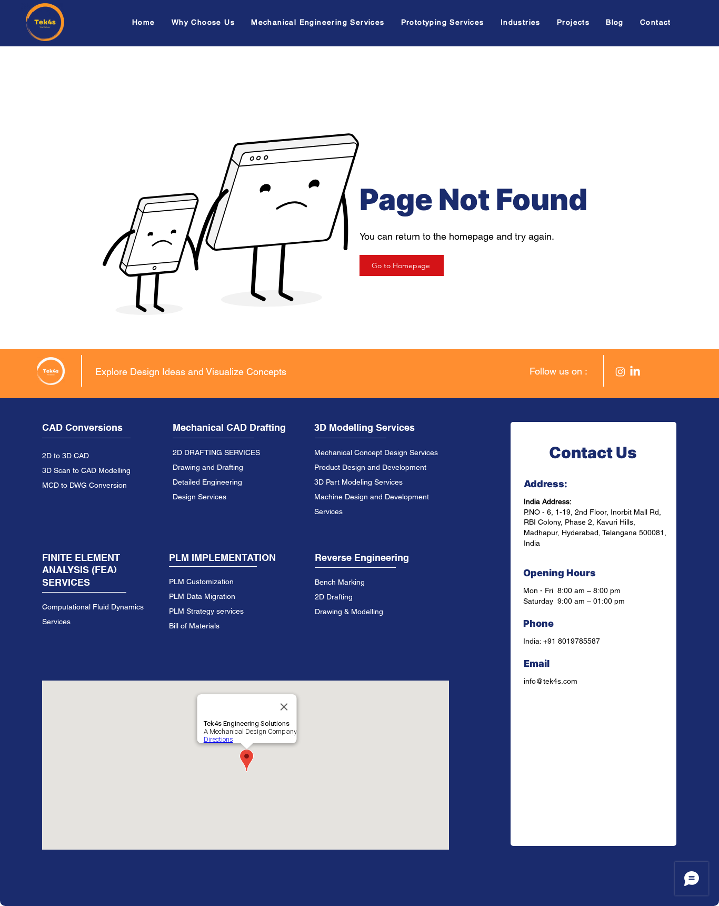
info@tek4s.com (550, 681)
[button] (321, 22)
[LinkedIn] (635, 372)
